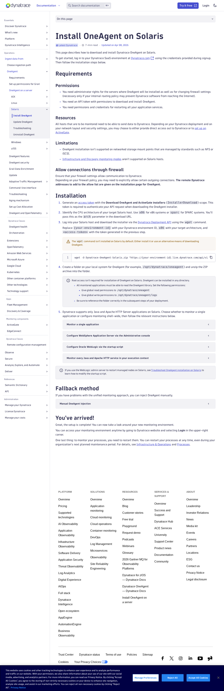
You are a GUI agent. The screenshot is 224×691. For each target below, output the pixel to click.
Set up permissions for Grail (24, 84)
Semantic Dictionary (16, 385)
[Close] (47, 58)
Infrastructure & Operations (153, 444)
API (7, 391)
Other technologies (17, 285)
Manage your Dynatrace (18, 405)
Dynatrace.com (140, 58)
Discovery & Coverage (18, 311)
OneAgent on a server (20, 90)
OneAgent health (18, 227)
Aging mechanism (19, 200)
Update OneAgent (22, 122)
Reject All (172, 678)
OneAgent (12, 71)
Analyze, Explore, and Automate (22, 365)
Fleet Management (17, 305)
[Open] (47, 26)
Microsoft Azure (15, 259)
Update (13, 175)
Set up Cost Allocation (21, 207)
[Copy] (211, 257)
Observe (9, 352)
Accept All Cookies (198, 678)
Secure (8, 359)
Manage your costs (15, 418)
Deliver (9, 371)
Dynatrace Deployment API (154, 222)
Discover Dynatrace (15, 26)
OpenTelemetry (15, 247)
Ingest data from (14, 59)
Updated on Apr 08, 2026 (115, 45)
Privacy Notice (18, 687)
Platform (10, 39)
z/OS (13, 148)
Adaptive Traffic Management (25, 181)
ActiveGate (13, 325)
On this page (64, 19)
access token (86, 202)
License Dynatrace (15, 411)
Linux (14, 103)
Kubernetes (13, 272)
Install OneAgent (22, 115)
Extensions (13, 241)
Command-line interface (22, 188)
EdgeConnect (14, 331)
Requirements (17, 78)
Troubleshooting (22, 128)
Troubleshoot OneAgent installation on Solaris (176, 370)
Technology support (17, 291)
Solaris (15, 109)
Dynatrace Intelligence (17, 45)
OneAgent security (19, 162)
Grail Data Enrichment (21, 169)
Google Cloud (14, 266)
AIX (13, 97)
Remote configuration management (26, 345)
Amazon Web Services (19, 253)
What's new (11, 32)
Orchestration (16, 233)
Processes (183, 444)
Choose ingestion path (19, 65)
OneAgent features (19, 156)
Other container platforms (21, 278)
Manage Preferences (146, 678)
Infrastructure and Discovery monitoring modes (91, 159)
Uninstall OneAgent (23, 134)
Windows (16, 142)
